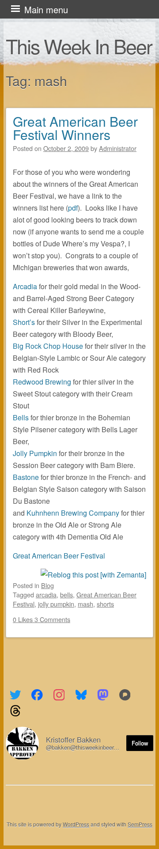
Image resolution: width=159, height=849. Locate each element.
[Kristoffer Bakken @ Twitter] (15, 695)
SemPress (140, 824)
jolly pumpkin (56, 603)
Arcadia (26, 286)
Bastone (27, 477)
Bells (21, 417)
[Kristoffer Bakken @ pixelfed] (124, 695)
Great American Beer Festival (59, 556)
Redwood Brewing (42, 382)
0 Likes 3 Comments (41, 619)
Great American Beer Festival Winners (75, 128)
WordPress (76, 824)
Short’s (24, 322)
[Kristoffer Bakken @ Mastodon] (103, 695)
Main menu (46, 9)
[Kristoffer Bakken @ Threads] (15, 711)
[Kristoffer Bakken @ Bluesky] (81, 695)
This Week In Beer (79, 46)
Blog (47, 585)
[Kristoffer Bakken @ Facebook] (37, 695)
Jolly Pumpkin (35, 453)
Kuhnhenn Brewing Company (72, 513)
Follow (140, 743)
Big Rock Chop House (48, 346)
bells (66, 594)
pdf (73, 208)
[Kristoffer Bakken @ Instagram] (58, 695)
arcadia (46, 594)
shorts (105, 603)
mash (85, 603)
